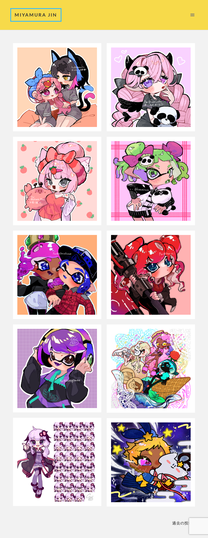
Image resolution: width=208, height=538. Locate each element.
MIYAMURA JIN (36, 15)
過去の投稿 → (185, 523)
